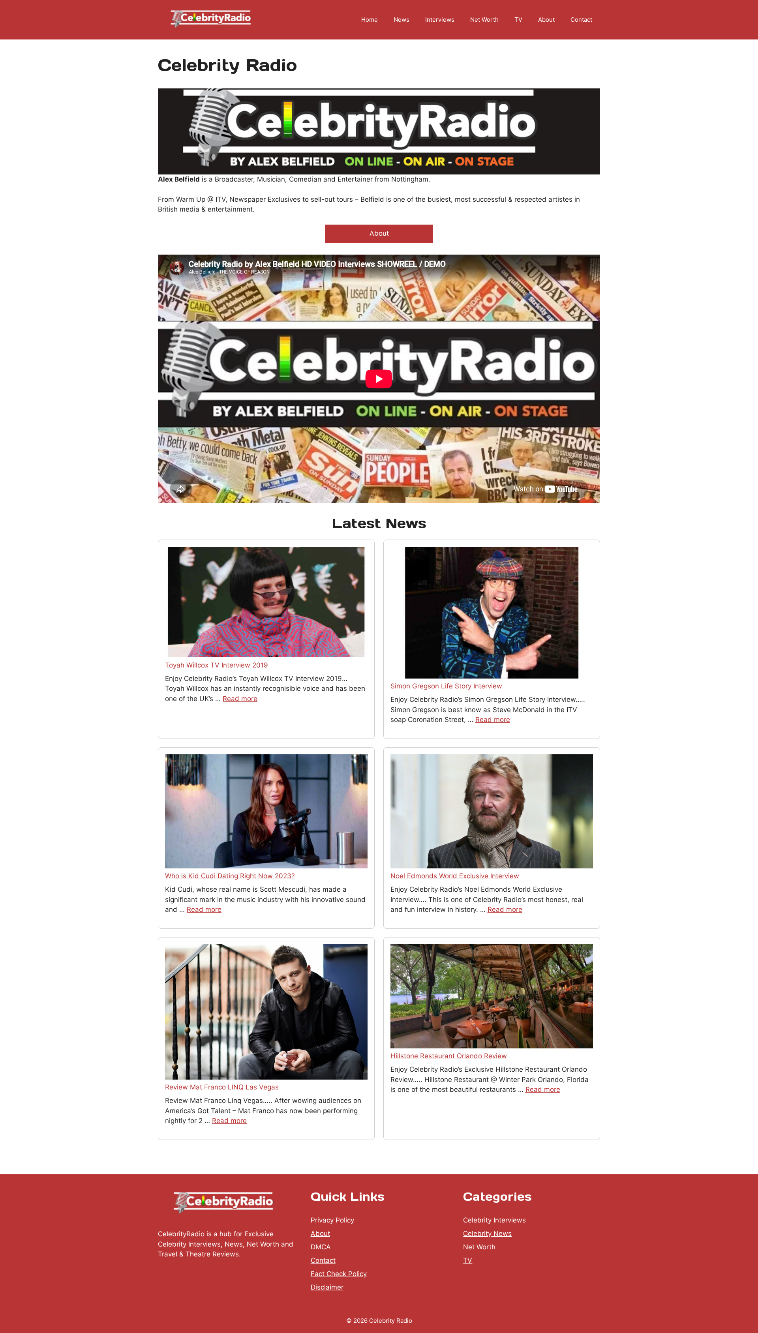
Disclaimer (327, 1287)
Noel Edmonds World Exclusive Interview (454, 876)
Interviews (439, 19)
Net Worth (484, 19)
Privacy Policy (332, 1220)
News (401, 19)
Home (369, 19)
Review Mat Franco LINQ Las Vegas (222, 1087)
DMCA (321, 1247)
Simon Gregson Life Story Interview (446, 686)
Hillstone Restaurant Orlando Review (448, 1056)
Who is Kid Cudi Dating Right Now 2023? (230, 876)
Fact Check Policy (339, 1274)
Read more (240, 699)
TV (518, 19)
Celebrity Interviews (494, 1220)
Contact (581, 19)
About (546, 19)
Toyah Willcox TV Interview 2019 (216, 665)
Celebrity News (487, 1233)
